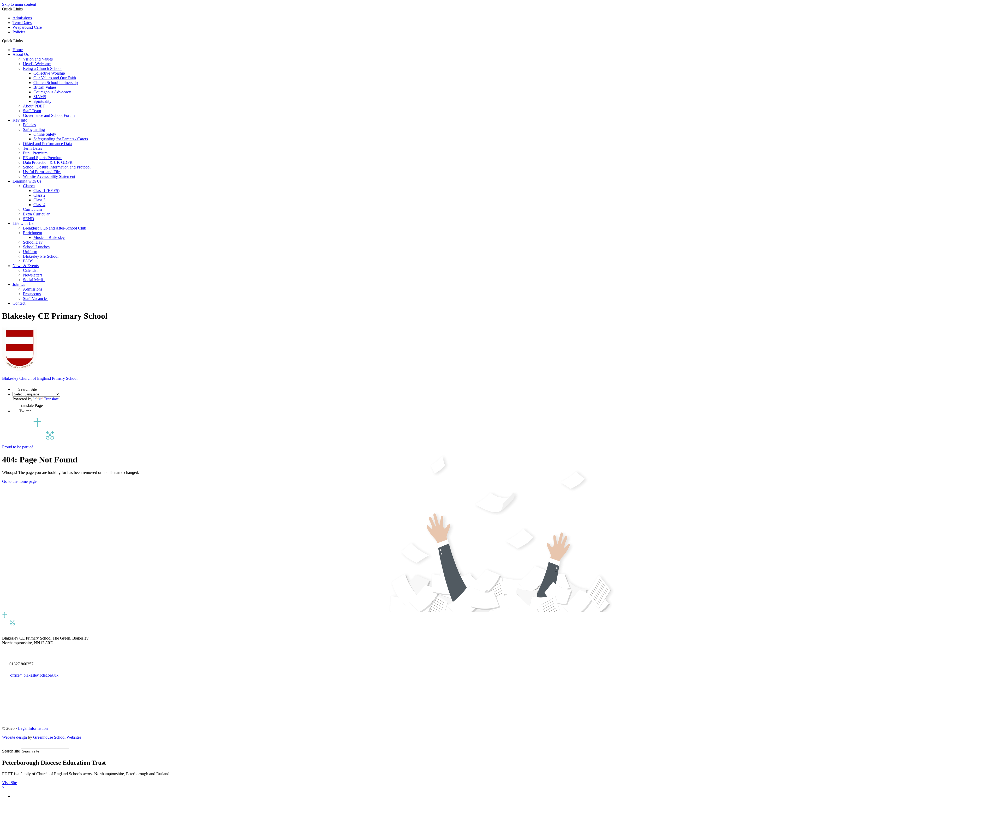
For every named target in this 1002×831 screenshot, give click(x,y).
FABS (28, 261)
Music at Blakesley (49, 237)
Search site (11, 751)
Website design (14, 737)
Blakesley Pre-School (40, 256)
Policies (19, 32)
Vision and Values (38, 59)
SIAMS (39, 96)
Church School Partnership (55, 82)
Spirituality (42, 101)
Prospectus (32, 294)
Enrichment (32, 233)
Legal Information (33, 728)
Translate (51, 399)
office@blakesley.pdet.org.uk (34, 675)
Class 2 (39, 195)
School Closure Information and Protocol (57, 167)
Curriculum (32, 209)
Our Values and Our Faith (54, 78)
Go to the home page (19, 481)
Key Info (20, 120)
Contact (19, 303)
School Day (33, 242)
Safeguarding (34, 129)
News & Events (26, 265)
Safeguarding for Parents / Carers (60, 139)
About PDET (34, 106)
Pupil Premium (35, 153)
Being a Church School (42, 68)
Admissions (22, 18)
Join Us (19, 284)
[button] (25, 40)
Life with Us (23, 223)
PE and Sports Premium (42, 157)
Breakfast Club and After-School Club (54, 228)
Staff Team (32, 111)
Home (18, 49)
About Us (21, 54)
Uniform (30, 251)
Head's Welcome (37, 64)
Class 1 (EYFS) (46, 190)
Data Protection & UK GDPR (48, 162)
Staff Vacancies (35, 298)
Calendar (30, 270)
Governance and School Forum (49, 115)
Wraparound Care (27, 27)
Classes (29, 186)
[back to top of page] (4, 746)
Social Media (34, 280)
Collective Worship (49, 73)
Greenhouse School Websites (57, 737)
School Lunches (36, 247)
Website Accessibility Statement (49, 176)
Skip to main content (19, 4)
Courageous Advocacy (52, 92)
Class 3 (39, 200)
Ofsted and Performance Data (47, 143)
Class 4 (39, 204)
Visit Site (9, 782)
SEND (28, 218)
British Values (44, 87)
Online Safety (44, 134)
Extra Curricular (36, 214)
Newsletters (32, 275)
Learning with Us (27, 181)
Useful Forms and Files (42, 172)
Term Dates (22, 22)
